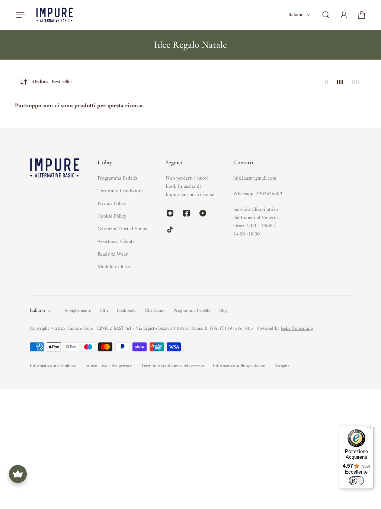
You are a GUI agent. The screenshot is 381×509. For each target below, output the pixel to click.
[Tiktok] (170, 229)
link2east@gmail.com (254, 178)
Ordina (52, 82)
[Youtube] (203, 213)
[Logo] (54, 14)
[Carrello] (362, 15)
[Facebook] (186, 213)
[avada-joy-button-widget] (18, 474)
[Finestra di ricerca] (326, 15)
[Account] (344, 15)
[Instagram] (170, 213)
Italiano (37, 311)
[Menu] (19, 15)
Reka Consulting (297, 328)
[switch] (356, 480)
